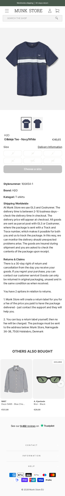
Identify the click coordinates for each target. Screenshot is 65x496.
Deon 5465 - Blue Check (13, 404)
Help (31, 466)
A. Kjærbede (39, 401)
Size (32, 147)
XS (52, 160)
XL (12, 160)
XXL (33, 160)
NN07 (3, 401)
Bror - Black (39, 404)
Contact (31, 445)
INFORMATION (31, 456)
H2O (7, 135)
